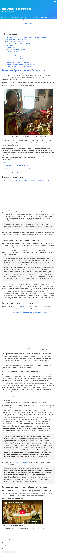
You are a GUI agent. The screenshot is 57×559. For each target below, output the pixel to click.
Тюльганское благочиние (16, 8)
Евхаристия (7, 282)
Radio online (29, 32)
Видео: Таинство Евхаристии (16, 172)
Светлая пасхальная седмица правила (18, 60)
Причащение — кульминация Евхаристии (17, 165)
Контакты (52, 17)
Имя (3, 543)
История (27, 17)
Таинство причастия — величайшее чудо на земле (19, 170)
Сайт (3, 549)
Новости (35, 17)
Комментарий (6, 540)
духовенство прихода (27, 306)
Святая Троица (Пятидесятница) (16, 39)
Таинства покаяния (22, 462)
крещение (15, 75)
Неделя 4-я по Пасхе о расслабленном (18, 56)
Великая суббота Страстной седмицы (18, 62)
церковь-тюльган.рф (9, 11)
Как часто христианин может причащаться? (18, 168)
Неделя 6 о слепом (12, 51)
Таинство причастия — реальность (15, 167)
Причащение (28, 23)
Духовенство (5, 17)
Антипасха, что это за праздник (16, 58)
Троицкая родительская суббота (16, 47)
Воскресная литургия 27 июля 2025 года (19, 43)
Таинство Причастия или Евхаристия (23, 70)
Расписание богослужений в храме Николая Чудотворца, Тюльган (26, 37)
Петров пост (10, 45)
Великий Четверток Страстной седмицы (19, 66)
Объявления (43, 17)
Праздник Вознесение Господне (16, 49)
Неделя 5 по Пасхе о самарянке (16, 54)
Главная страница (28, 20)
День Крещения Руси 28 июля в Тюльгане (19, 41)
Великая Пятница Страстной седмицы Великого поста (23, 64)
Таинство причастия (10, 163)
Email (4, 546)
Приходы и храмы (17, 17)
